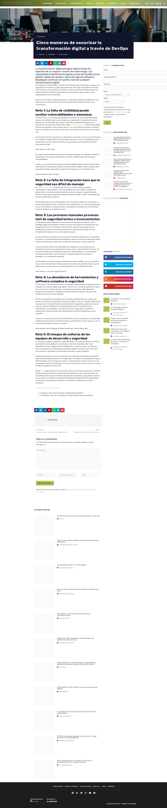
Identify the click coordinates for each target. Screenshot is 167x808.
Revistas (89, 3)
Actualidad (47, 3)
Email (69, 716)
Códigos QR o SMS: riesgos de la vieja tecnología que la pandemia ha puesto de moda (75, 639)
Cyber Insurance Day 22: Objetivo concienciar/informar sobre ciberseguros (77, 541)
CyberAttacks (128, 189)
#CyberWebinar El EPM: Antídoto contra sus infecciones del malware (77, 688)
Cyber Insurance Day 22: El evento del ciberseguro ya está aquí (78, 516)
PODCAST (123, 3)
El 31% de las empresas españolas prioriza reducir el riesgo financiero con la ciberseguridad (77, 737)
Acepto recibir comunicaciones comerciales (115, 116)
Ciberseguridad (63, 716)
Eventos (61, 518)
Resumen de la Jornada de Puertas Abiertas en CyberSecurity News (78, 590)
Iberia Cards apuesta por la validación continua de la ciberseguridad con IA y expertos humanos (74, 761)
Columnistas (112, 3)
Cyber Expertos (70, 642)
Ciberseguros (134, 3)
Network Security (121, 304)
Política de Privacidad (120, 112)
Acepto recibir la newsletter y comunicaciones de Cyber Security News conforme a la (117, 109)
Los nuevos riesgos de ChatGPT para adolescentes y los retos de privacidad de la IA (122, 173)
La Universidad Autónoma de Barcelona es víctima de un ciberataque (120, 342)
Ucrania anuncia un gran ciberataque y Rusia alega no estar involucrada (120, 331)
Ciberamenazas (61, 3)
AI (116, 178)
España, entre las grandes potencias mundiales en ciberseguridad (119, 320)
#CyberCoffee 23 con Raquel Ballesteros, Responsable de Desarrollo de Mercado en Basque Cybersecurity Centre (76, 663)
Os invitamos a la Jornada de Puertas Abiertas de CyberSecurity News (73, 614)
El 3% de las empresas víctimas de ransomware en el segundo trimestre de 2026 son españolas (122, 184)
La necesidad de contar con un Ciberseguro (71, 565)
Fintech (70, 765)
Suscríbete (111, 786)
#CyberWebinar (63, 593)
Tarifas (104, 786)
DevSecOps (42, 36)
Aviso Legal (96, 786)
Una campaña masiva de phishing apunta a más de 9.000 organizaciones (76, 712)
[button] (164, 3)
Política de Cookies (85, 786)
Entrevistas (100, 3)
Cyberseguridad (76, 3)
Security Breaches (118, 315)
